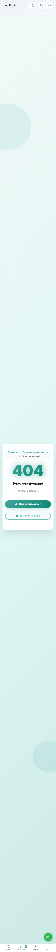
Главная (12, 452)
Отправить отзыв (30, 504)
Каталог (8, 950)
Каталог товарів (30, 515)
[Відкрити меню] (49, 947)
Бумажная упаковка (33, 452)
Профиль (36, 950)
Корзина (22, 948)
